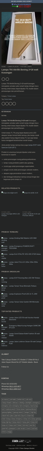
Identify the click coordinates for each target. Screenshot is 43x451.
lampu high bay (6, 422)
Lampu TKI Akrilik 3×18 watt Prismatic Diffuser (31, 214)
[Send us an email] (10, 371)
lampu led (34, 422)
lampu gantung (36, 419)
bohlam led (21, 399)
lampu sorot (12, 425)
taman (4, 432)
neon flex (32, 425)
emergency (36, 402)
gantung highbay (7, 412)
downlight (28, 402)
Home (4, 66)
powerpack (12, 428)
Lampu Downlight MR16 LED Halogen (11, 214)
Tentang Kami (10, 445)
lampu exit (27, 419)
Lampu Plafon (13, 66)
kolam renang (6, 419)
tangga (10, 432)
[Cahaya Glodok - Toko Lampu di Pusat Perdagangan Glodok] (22, 5)
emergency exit (6, 406)
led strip (25, 425)
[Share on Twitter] (10, 103)
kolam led (30, 415)
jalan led (17, 415)
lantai (19, 425)
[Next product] (3, 79)
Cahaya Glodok (6, 402)
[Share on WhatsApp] (3, 103)
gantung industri (18, 412)
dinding (22, 402)
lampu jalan (26, 422)
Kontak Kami (21, 445)
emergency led (17, 406)
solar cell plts (21, 428)
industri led (5, 415)
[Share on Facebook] (7, 103)
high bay (33, 412)
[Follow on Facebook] (3, 371)
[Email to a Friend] (14, 103)
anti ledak (13, 399)
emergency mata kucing (30, 406)
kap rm (24, 415)
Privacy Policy (32, 445)
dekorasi (15, 402)
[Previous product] (7, 79)
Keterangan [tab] (6, 111)
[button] (3, 5)
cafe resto (29, 399)
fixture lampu (8, 99)
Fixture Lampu (26, 66)
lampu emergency (17, 419)
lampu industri (17, 422)
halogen (27, 412)
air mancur (5, 399)
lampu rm (5, 425)
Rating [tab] (4, 115)
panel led (4, 428)
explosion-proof (10, 409)
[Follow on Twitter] (7, 371)
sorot (28, 428)
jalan (11, 415)
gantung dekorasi (31, 409)
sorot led (34, 428)
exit (3, 409)
